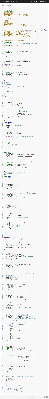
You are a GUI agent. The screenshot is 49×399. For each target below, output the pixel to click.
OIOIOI (23, 397)
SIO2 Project (32, 397)
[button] (10, 1)
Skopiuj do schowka (7, 5)
